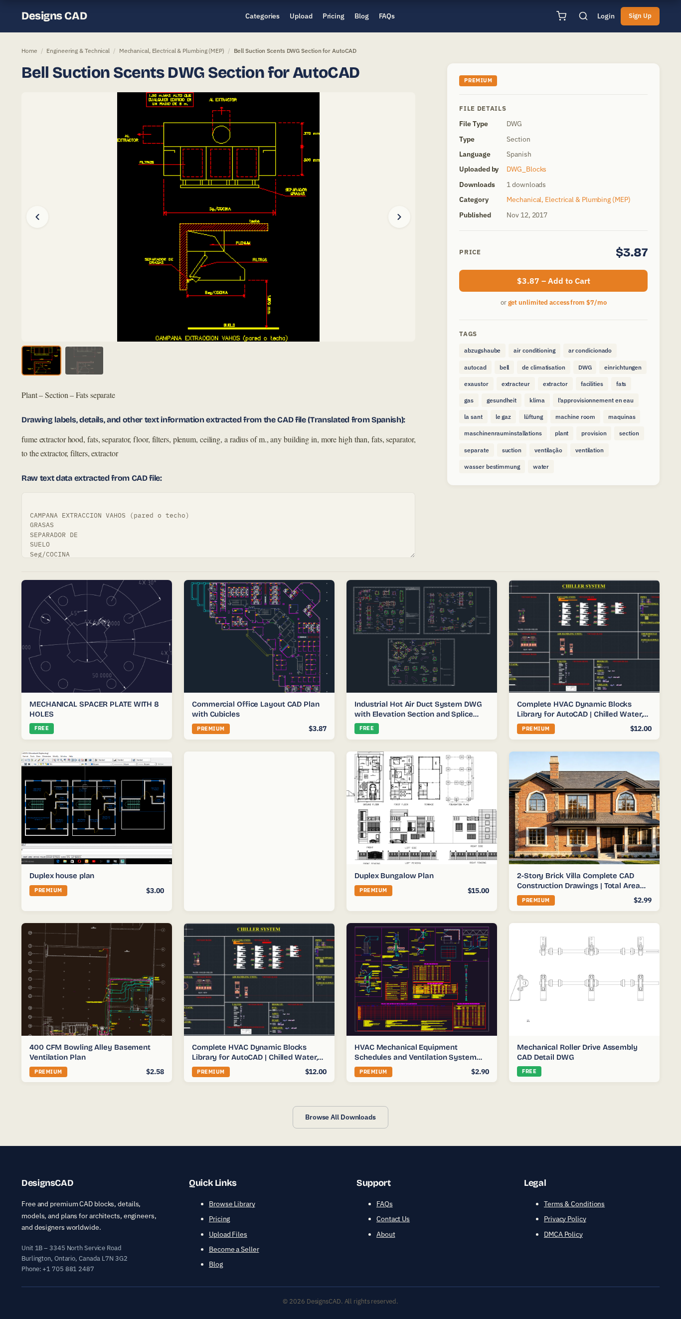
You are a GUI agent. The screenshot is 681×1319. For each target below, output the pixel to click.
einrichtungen (623, 367)
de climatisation (543, 367)
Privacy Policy (565, 1218)
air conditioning (534, 350)
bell (505, 367)
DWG (585, 367)
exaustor (476, 383)
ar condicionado (590, 350)
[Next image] (399, 217)
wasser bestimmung (491, 466)
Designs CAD (54, 15)
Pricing (219, 1218)
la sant (473, 416)
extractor (555, 383)
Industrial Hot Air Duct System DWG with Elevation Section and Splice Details (418, 714)
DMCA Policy (563, 1234)
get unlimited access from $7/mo (557, 302)
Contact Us (393, 1218)
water (541, 466)
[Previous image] (37, 217)
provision (593, 433)
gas (469, 400)
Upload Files (228, 1234)
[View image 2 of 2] (84, 361)
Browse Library (232, 1203)
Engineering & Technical (78, 50)
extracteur (516, 383)
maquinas (621, 416)
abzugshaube (482, 350)
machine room (575, 416)
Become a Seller (234, 1249)
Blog (216, 1264)
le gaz (503, 416)
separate (476, 450)
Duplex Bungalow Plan (394, 875)
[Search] (583, 16)
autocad (475, 367)
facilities (592, 383)
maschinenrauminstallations (502, 433)
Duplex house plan (61, 875)
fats (621, 383)
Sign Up (640, 15)
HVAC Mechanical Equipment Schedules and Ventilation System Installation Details (415, 1057)
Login (606, 15)
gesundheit (501, 400)
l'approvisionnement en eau (596, 400)
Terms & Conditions (574, 1203)
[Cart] (561, 16)
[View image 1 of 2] (41, 361)
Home (29, 50)
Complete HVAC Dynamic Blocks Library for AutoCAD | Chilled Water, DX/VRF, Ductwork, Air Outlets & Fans (582, 714)
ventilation (589, 450)
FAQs (384, 1203)
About (385, 1234)
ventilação (548, 450)
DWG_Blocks (526, 169)
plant (562, 433)
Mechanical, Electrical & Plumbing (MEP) (171, 50)
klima (537, 400)
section (629, 433)
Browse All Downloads (340, 1117)
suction (511, 450)
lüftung (533, 416)
